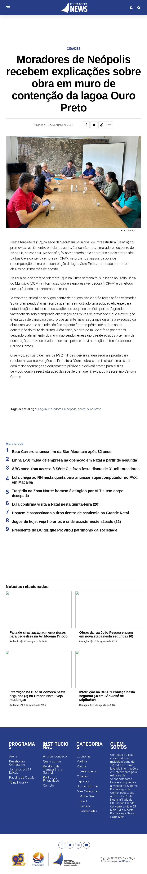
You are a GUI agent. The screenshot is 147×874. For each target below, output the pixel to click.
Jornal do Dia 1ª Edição (20, 771)
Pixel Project (124, 861)
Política (82, 761)
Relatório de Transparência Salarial (52, 769)
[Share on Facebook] (86, 125)
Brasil (83, 801)
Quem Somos (52, 761)
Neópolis (70, 409)
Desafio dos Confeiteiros (17, 763)
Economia (84, 756)
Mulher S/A (86, 796)
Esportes (83, 781)
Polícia (81, 766)
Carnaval (85, 806)
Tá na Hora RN (19, 782)
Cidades (82, 776)
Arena (13, 756)
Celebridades (88, 811)
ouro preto (94, 409)
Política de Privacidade (51, 779)
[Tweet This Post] (94, 125)
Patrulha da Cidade (21, 777)
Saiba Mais (117, 817)
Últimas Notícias (88, 786)
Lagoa (42, 409)
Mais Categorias (88, 791)
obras (82, 409)
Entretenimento (87, 771)
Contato (48, 785)
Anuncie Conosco (55, 756)
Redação (14, 641)
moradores (55, 409)
